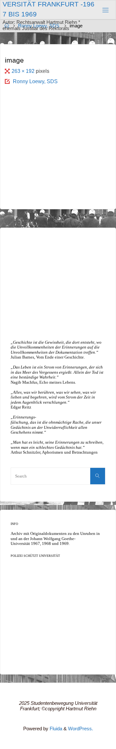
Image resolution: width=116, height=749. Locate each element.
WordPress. (80, 728)
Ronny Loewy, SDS (35, 81)
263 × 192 (24, 71)
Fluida (55, 728)
